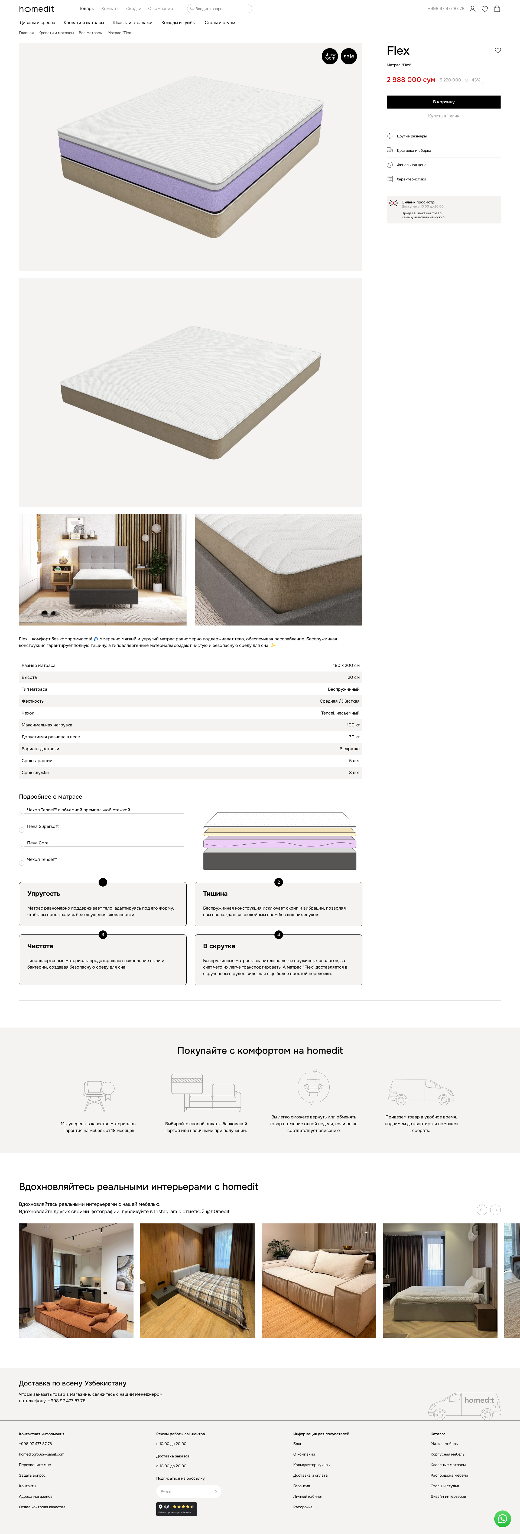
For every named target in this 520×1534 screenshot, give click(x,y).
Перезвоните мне (35, 1464)
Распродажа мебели (449, 1475)
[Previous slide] (482, 1209)
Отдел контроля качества (42, 1507)
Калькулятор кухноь (311, 1464)
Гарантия (301, 1485)
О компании (304, 1454)
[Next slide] (495, 1209)
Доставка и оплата (310, 1475)
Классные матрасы (448, 1464)
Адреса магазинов (36, 1496)
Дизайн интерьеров (448, 1496)
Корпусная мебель (447, 1454)
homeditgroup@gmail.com (41, 1454)
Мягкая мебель (444, 1443)
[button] (444, 138)
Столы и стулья (445, 1485)
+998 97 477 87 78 (446, 8)
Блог (297, 1443)
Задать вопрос (32, 1475)
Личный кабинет (308, 1496)
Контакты (27, 1485)
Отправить (217, 1491)
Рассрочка (303, 1507)
